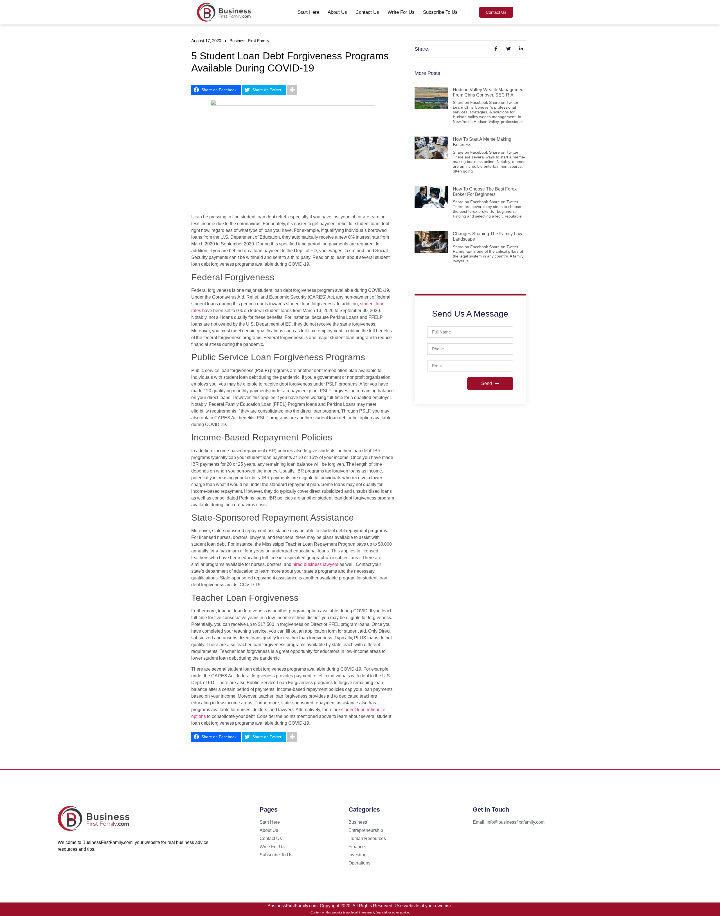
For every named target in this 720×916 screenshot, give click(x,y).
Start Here (308, 12)
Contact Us (367, 12)
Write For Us (401, 12)
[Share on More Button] (292, 90)
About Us (337, 12)
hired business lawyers (315, 564)
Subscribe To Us (440, 12)
